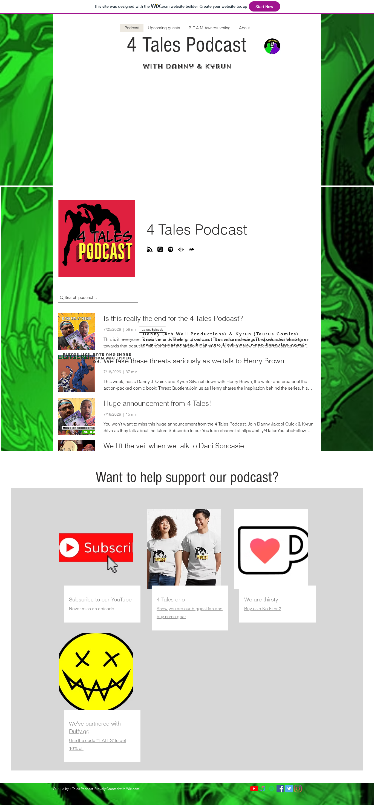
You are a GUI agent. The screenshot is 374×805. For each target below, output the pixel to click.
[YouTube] (254, 788)
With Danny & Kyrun (187, 66)
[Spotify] (271, 788)
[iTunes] (263, 788)
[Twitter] (289, 788)
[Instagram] (298, 788)
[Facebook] (280, 788)
